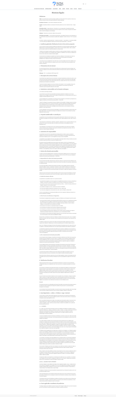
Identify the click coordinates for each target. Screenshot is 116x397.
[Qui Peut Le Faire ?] (58, 4)
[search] (83, 4)
